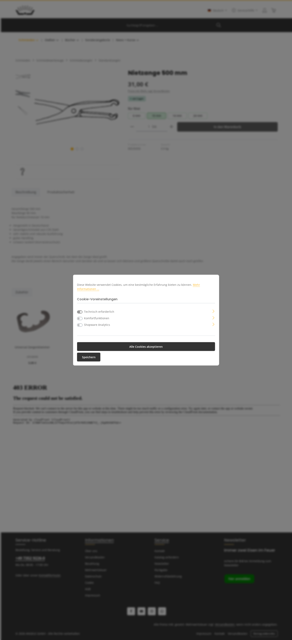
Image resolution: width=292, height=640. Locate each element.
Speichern (89, 357)
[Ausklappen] (213, 311)
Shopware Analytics (97, 325)
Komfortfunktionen (96, 318)
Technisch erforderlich (99, 312)
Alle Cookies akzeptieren (146, 346)
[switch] (80, 318)
